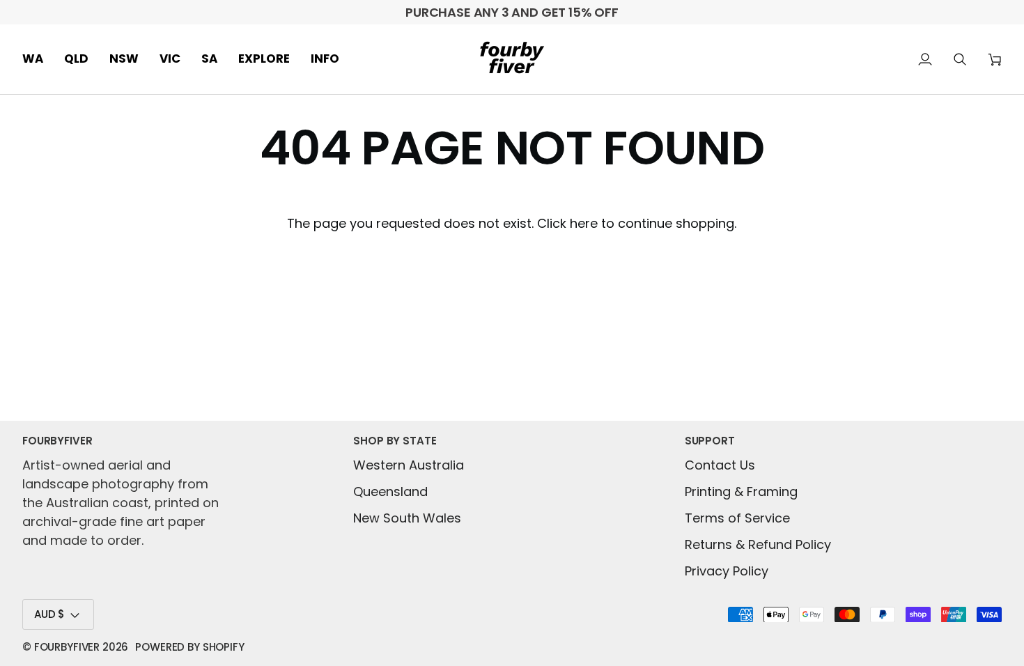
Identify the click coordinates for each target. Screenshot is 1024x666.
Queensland (390, 491)
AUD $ (49, 614)
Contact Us (720, 465)
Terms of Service (737, 518)
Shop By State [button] (394, 440)
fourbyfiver (67, 647)
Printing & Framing (741, 491)
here (584, 223)
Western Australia (408, 465)
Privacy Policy (726, 571)
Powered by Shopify (189, 647)
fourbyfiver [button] (57, 440)
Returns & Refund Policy (758, 544)
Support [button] (710, 440)
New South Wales (407, 518)
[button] (38, 59)
